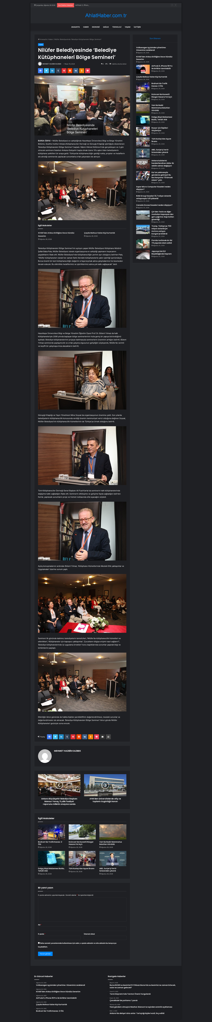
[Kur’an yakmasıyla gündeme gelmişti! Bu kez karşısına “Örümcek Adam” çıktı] (143, 175)
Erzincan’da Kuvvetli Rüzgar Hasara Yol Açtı (81, 843)
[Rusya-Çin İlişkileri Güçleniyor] (143, 131)
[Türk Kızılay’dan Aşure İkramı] (82, 858)
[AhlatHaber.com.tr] (106, 15)
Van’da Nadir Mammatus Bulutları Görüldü (110, 843)
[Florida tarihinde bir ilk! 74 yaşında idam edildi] (143, 243)
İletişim (137, 27)
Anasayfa (75, 27)
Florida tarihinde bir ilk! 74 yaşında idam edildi (162, 241)
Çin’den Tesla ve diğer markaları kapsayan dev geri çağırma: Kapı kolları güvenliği (163, 215)
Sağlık (106, 27)
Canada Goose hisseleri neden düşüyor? (154, 205)
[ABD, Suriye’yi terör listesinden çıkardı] (112, 858)
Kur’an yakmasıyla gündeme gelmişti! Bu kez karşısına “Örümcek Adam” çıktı (162, 176)
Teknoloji (116, 27)
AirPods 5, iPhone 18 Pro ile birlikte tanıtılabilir (162, 67)
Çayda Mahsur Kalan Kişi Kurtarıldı (88, 5)
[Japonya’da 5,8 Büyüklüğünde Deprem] (143, 254)
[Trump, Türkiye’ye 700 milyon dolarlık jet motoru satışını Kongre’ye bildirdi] (143, 229)
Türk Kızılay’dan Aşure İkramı (81, 868)
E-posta (41, 934)
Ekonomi (96, 27)
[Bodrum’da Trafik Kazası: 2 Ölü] (51, 832)
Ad (39, 925)
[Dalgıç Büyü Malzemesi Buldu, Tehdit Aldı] (51, 858)
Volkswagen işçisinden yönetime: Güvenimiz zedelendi (151, 48)
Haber (86, 27)
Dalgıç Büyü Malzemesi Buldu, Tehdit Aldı (51, 869)
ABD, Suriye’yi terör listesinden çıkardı (107, 869)
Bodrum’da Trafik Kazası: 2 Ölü (50, 843)
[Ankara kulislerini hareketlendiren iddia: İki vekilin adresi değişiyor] (143, 164)
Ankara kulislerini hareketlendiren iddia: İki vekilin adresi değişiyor (163, 163)
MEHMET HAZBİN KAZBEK (51, 64)
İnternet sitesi (89, 934)
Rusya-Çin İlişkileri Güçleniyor (160, 129)
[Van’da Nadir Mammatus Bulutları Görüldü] (112, 832)
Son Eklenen (155, 38)
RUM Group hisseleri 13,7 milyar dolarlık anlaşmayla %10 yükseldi (153, 197)
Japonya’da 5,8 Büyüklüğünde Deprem (162, 252)
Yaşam (127, 27)
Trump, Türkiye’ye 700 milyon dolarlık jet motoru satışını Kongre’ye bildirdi (161, 230)
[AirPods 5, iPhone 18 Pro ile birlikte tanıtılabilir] (143, 69)
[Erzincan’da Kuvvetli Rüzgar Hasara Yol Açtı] (82, 832)
